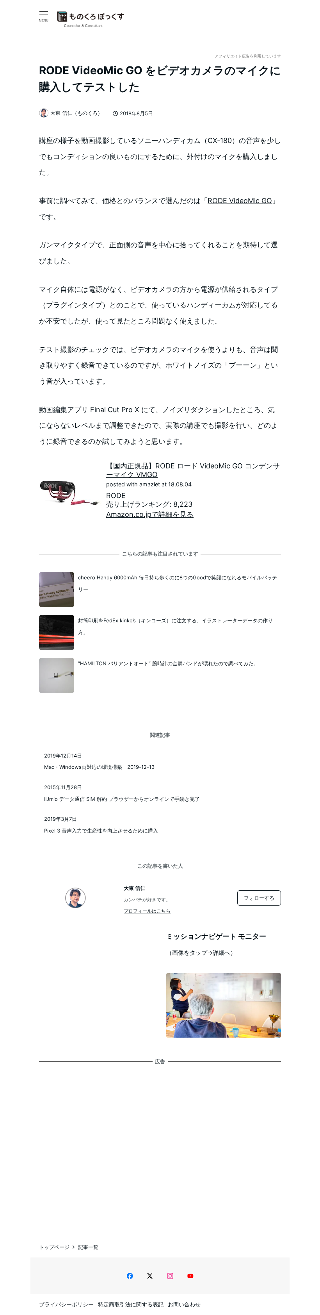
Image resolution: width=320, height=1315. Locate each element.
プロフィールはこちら (147, 911)
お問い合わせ (184, 1304)
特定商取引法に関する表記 (131, 1304)
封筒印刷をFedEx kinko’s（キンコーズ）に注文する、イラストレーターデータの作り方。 (175, 626)
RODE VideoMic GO (240, 201)
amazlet (149, 484)
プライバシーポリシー (66, 1304)
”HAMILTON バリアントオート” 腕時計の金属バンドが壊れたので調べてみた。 (168, 663)
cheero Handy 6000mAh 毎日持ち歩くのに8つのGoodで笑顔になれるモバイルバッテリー (177, 583)
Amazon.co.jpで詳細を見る (150, 514)
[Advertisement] (160, 1146)
